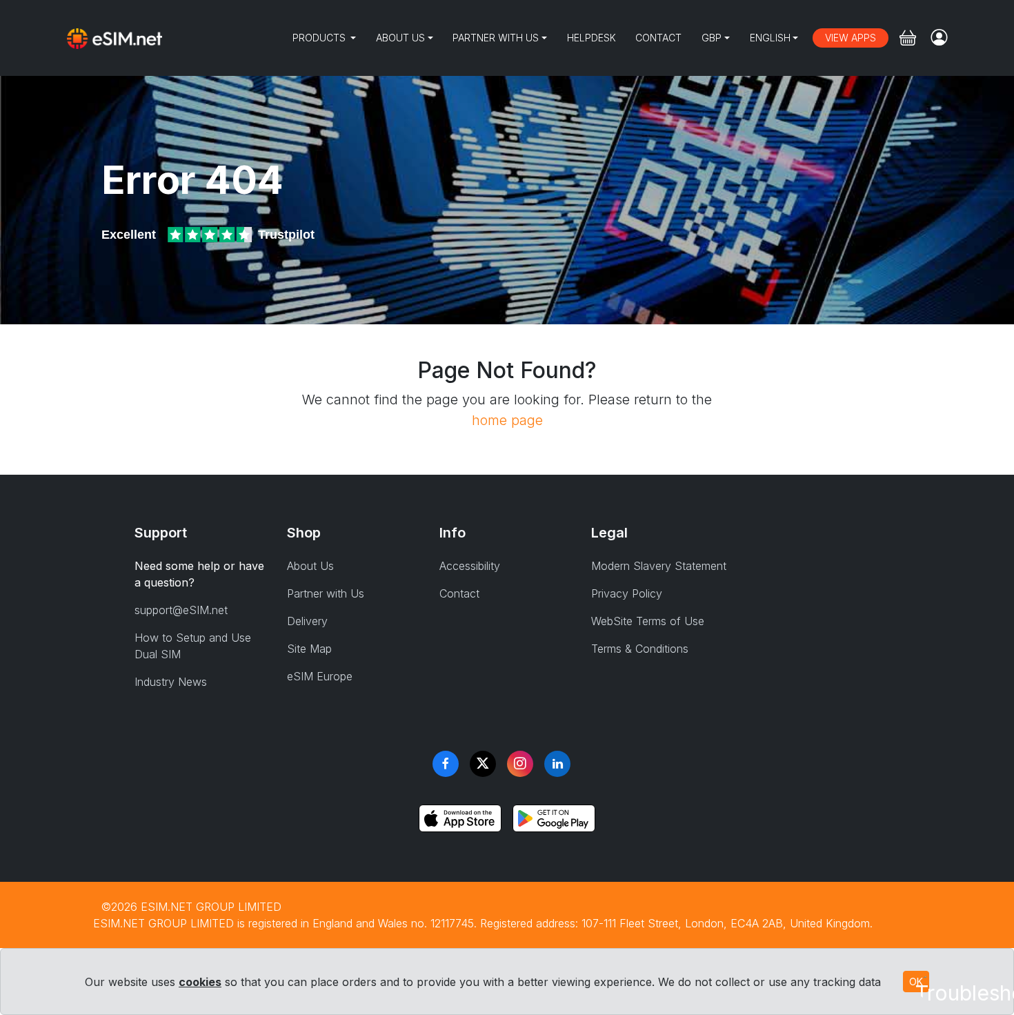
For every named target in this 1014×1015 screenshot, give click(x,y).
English (770, 37)
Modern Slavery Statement (658, 566)
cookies (200, 982)
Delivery (307, 621)
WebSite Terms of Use (647, 621)
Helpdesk (591, 37)
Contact (658, 37)
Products (320, 37)
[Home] (114, 37)
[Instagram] (520, 764)
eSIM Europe (319, 676)
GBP (712, 37)
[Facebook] (446, 764)
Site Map (309, 649)
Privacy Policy (626, 593)
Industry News (171, 682)
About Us (400, 37)
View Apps (850, 37)
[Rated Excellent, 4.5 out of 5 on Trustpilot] (211, 234)
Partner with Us (496, 37)
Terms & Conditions (639, 649)
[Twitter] (483, 764)
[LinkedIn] (557, 764)
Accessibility (469, 566)
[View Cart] (907, 38)
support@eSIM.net (181, 610)
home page (507, 420)
